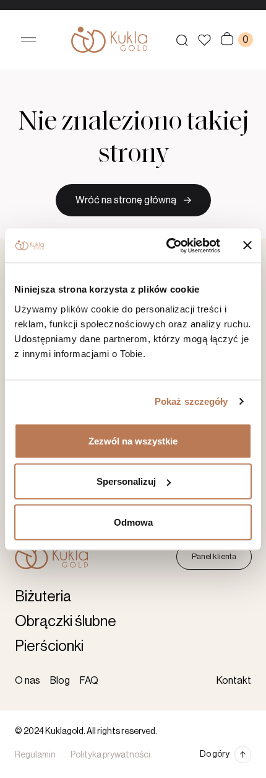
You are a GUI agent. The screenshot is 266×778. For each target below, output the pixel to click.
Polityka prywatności (110, 755)
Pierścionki (49, 646)
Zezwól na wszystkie (133, 440)
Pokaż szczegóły (191, 401)
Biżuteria (43, 596)
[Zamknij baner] (247, 245)
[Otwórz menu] (28, 40)
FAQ (89, 681)
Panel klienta (214, 556)
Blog (60, 681)
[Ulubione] (204, 40)
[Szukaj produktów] (182, 39)
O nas (27, 681)
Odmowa (133, 521)
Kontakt (234, 681)
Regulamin (35, 755)
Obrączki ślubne (65, 621)
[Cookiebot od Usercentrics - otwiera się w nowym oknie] (167, 245)
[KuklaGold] (109, 40)
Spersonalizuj (126, 481)
